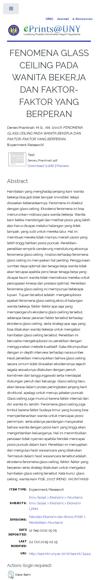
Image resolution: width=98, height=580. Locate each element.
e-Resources (82, 19)
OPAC (49, 19)
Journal (63, 19)
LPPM (33, 509)
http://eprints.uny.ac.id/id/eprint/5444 (60, 553)
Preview (62, 166)
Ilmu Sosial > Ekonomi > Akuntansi (56, 497)
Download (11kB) (41, 166)
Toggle (11, 10)
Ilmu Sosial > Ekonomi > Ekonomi (55, 503)
